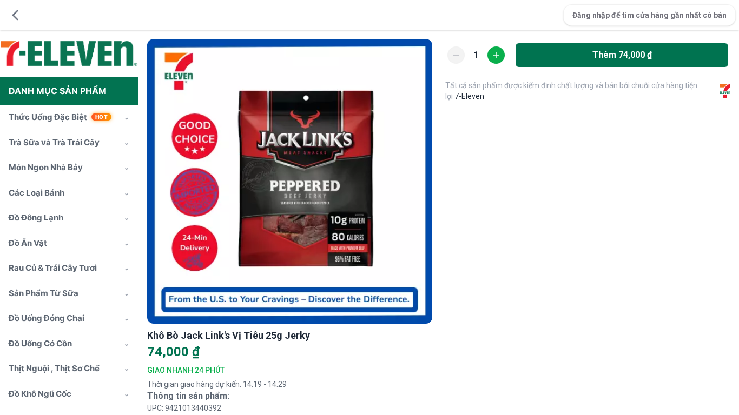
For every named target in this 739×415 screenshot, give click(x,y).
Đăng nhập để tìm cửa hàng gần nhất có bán (649, 15)
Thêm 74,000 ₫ (622, 55)
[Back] (15, 15)
